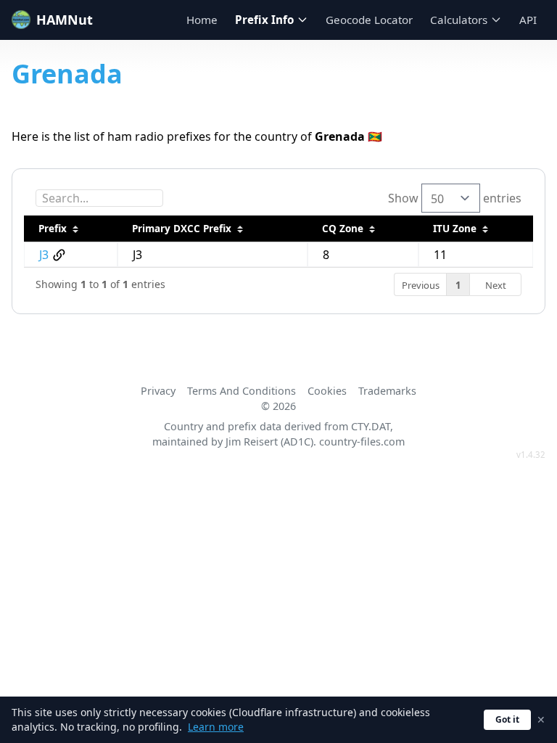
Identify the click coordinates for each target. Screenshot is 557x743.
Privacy (158, 391)
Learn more (216, 727)
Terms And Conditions (241, 391)
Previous (421, 285)
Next (495, 285)
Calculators (458, 19)
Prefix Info (264, 19)
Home (202, 19)
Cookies (327, 391)
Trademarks (387, 391)
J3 (44, 255)
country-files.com (362, 441)
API (528, 19)
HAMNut (64, 19)
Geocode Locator (369, 19)
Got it (507, 719)
